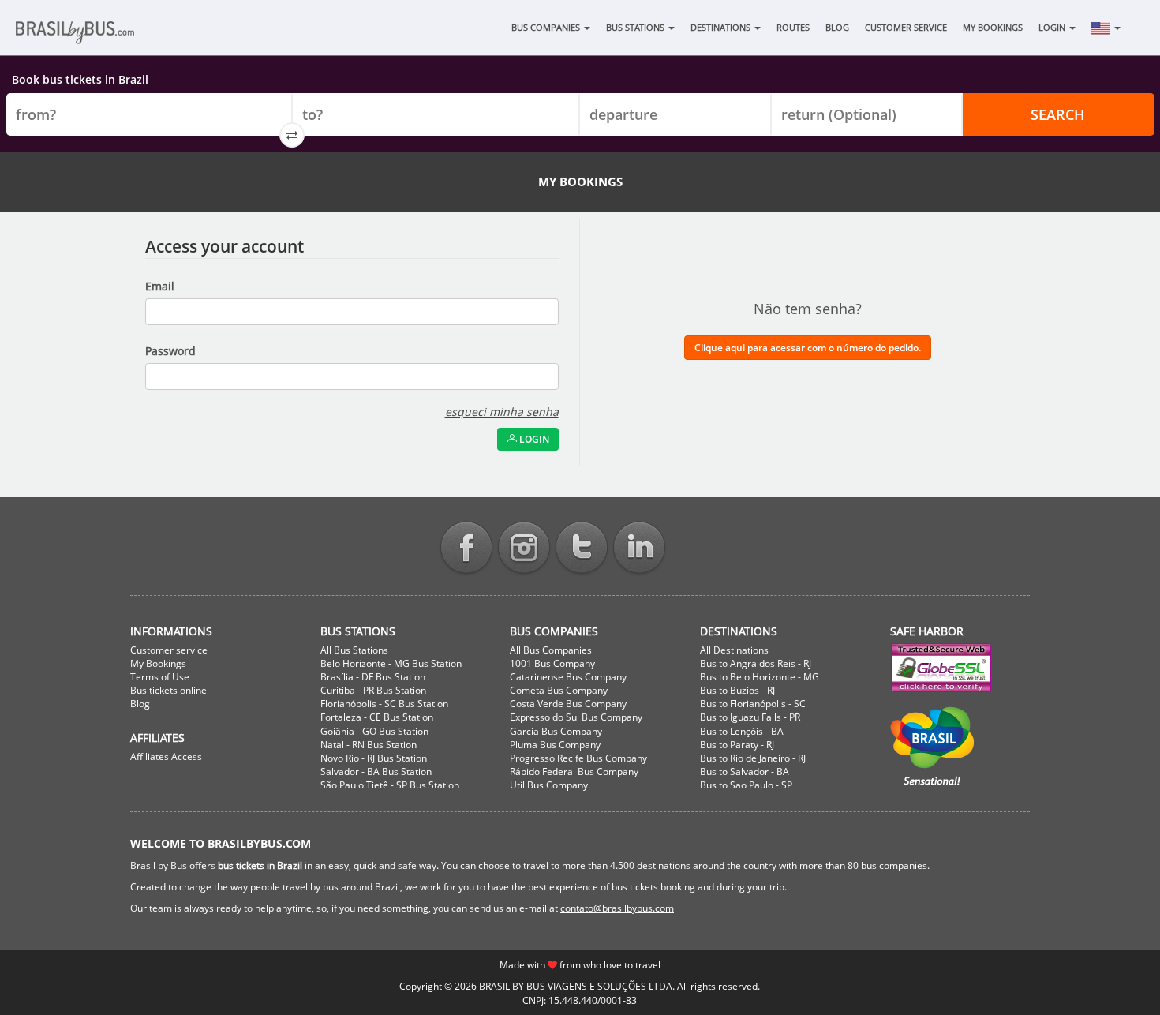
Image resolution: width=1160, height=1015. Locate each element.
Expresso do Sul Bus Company (576, 717)
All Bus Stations (354, 650)
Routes (793, 27)
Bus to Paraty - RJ (737, 744)
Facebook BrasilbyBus (466, 549)
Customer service (169, 650)
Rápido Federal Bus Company (574, 771)
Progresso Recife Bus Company (578, 758)
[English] (1105, 27)
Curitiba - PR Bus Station (373, 690)
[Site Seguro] (960, 668)
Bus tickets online (168, 690)
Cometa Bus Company (559, 690)
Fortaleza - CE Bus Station (376, 717)
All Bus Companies (551, 650)
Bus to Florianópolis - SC (753, 703)
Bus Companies (546, 27)
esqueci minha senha (502, 411)
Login (1053, 27)
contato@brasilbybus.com (617, 908)
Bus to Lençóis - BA (742, 731)
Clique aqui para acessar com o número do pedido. (807, 347)
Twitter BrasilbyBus (581, 549)
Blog (837, 27)
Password (170, 350)
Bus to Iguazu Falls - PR (750, 717)
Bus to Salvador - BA (744, 771)
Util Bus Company (549, 785)
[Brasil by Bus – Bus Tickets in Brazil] (98, 37)
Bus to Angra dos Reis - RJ (755, 663)
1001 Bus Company (552, 663)
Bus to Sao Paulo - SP (746, 785)
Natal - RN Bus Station (368, 744)
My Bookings (993, 27)
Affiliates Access (166, 756)
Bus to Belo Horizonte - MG (759, 677)
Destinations (721, 27)
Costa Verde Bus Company (568, 703)
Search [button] (1058, 114)
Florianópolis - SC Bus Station (384, 703)
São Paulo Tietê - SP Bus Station (389, 785)
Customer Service (906, 27)
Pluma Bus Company (555, 744)
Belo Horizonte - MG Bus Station (391, 663)
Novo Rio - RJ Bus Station (373, 758)
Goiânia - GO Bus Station (374, 731)
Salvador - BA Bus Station (376, 771)
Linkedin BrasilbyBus (639, 549)
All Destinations (734, 650)
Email (159, 286)
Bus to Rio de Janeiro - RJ (753, 758)
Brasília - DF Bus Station (372, 677)
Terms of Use (159, 677)
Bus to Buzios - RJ (737, 690)
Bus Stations (636, 27)
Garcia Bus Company (556, 731)
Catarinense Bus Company (568, 677)
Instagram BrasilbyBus (524, 549)
